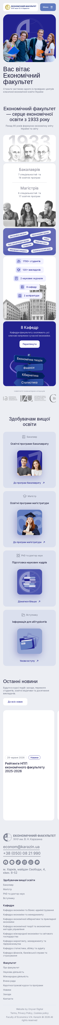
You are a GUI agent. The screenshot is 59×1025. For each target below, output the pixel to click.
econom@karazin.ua (21, 846)
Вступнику (9, 898)
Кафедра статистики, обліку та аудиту (24, 948)
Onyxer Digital (35, 1009)
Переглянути (30, 344)
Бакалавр (8, 884)
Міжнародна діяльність (15, 976)
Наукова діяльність (13, 972)
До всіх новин (15, 701)
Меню (45, 7)
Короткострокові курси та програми (23, 985)
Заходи (7, 994)
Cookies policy (41, 1013)
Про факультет (11, 967)
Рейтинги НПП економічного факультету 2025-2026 (25, 767)
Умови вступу (27, 660)
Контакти (8, 998)
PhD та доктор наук (14, 893)
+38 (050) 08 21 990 (22, 853)
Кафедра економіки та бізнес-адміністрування (28, 910)
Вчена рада (9, 981)
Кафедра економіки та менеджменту (23, 914)
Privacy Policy (25, 1013)
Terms (13, 1013)
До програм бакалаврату (27, 482)
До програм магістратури (27, 542)
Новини (34, 757)
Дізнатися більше (27, 601)
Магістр (7, 889)
